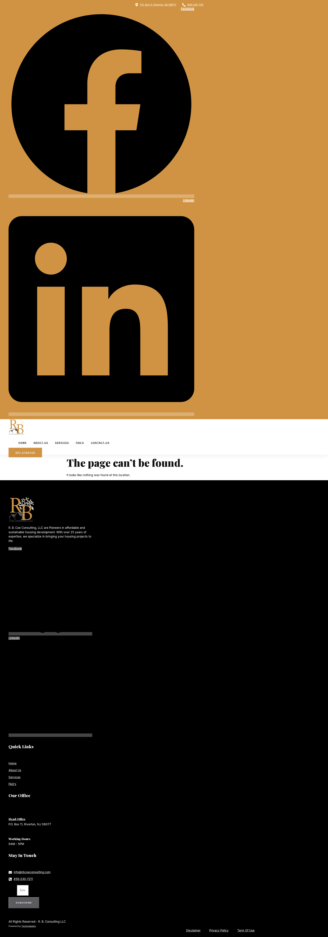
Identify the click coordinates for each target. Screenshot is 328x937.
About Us (40, 442)
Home (22, 442)
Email (13, 890)
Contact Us (100, 442)
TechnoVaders (28, 926)
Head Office (17, 819)
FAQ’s (80, 442)
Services (62, 442)
